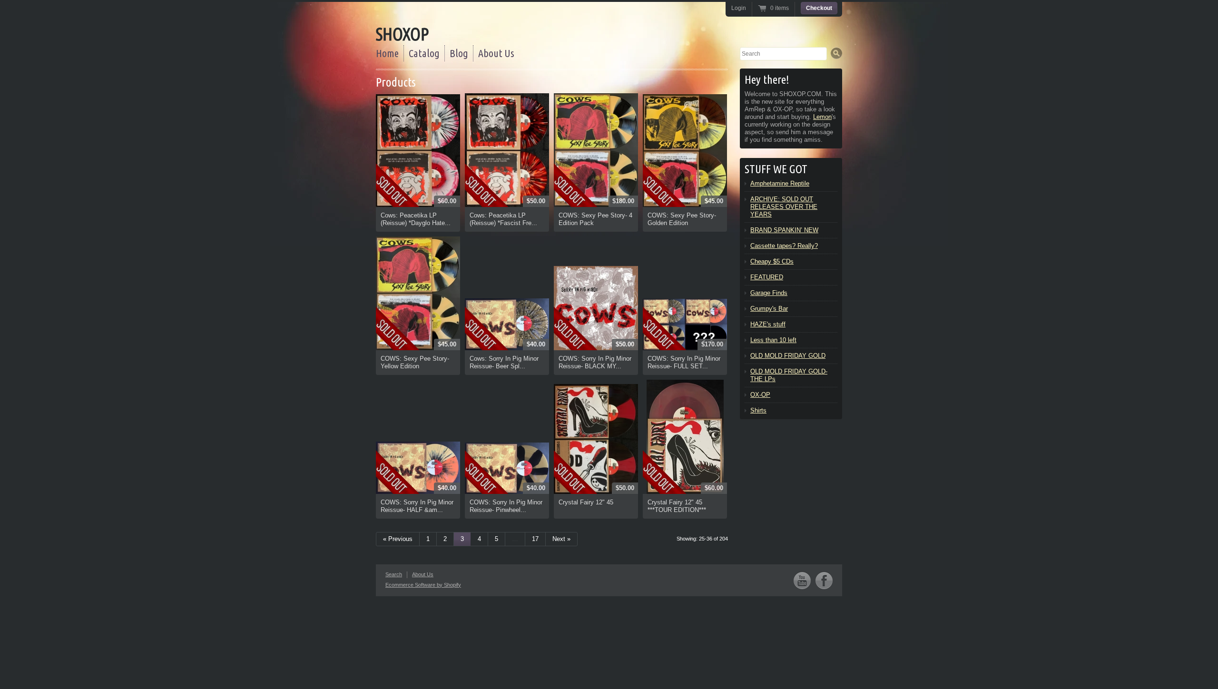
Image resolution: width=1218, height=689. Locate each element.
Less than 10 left (773, 340)
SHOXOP (402, 34)
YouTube (802, 580)
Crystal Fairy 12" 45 (586, 502)
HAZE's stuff (768, 324)
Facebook (824, 580)
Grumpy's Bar (769, 308)
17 (535, 538)
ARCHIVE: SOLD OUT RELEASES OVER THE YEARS (783, 207)
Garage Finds (768, 292)
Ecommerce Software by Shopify (423, 585)
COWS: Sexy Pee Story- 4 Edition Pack (595, 219)
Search (393, 574)
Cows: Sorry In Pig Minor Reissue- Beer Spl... (504, 362)
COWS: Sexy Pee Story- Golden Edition (682, 219)
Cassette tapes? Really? (784, 245)
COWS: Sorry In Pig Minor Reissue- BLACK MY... (595, 362)
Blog (459, 53)
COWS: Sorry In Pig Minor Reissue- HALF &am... (417, 506)
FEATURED (766, 277)
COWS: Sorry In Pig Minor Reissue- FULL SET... (684, 362)
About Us (496, 53)
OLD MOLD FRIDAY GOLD (787, 355)
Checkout (819, 8)
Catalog (424, 53)
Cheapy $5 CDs (772, 261)
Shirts (758, 410)
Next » (561, 538)
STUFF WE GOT (776, 169)
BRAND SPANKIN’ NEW (784, 230)
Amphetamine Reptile (779, 183)
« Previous (398, 538)
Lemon (822, 116)
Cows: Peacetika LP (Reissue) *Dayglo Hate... (416, 219)
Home (387, 53)
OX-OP (760, 394)
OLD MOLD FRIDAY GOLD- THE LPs (788, 375)
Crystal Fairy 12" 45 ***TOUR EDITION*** (677, 506)
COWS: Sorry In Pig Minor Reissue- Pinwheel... (506, 506)
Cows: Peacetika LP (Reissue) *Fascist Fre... (503, 219)
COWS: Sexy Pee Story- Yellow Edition (415, 362)
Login (738, 8)
